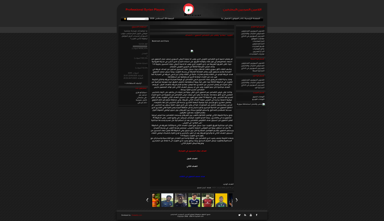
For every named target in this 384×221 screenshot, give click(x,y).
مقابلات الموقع (257, 39)
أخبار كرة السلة (258, 71)
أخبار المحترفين (258, 44)
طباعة (209, 188)
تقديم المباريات (258, 46)
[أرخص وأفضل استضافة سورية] (251, 104)
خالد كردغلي (142, 103)
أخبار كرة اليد (259, 88)
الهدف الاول (192, 159)
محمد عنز (143, 95)
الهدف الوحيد (228, 184)
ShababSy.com (137, 215)
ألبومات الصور (258, 97)
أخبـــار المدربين (258, 52)
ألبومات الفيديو (258, 99)
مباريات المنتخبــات (256, 54)
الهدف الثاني (192, 166)
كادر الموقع (237, 19)
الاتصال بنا (226, 19)
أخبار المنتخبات (258, 41)
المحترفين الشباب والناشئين (252, 34)
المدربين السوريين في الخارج (252, 36)
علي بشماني (142, 98)
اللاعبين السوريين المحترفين (252, 31)
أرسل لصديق (201, 188)
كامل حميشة (141, 100)
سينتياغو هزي (141, 93)
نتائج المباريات (258, 49)
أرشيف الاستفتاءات (133, 83)
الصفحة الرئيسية (252, 19)
